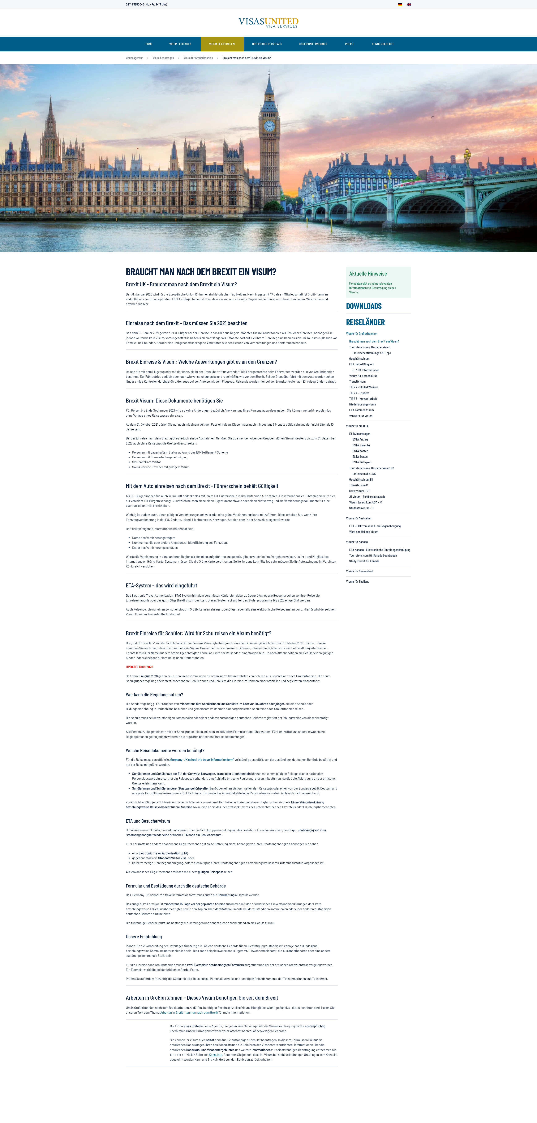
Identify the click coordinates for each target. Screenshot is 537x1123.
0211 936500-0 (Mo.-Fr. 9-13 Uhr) (146, 4)
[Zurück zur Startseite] (268, 22)
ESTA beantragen (359, 433)
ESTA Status (360, 456)
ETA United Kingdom (361, 364)
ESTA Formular (361, 445)
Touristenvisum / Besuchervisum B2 (371, 468)
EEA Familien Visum (361, 410)
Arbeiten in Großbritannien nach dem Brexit (189, 1012)
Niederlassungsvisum (362, 404)
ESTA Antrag (360, 439)
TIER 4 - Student (359, 393)
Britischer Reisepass (267, 44)
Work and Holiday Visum (363, 531)
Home (149, 44)
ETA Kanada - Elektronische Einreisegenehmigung (379, 550)
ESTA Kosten (360, 451)
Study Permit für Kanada (364, 561)
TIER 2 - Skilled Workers (363, 387)
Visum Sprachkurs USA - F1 (365, 502)
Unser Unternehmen (313, 44)
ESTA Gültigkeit (361, 462)
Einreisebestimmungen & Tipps (371, 353)
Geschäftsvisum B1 (361, 479)
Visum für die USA (357, 426)
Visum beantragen (222, 44)
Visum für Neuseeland (359, 571)
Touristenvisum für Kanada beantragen (373, 555)
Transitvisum (357, 381)
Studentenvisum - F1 (361, 508)
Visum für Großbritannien (361, 333)
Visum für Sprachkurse (363, 376)
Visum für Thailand (357, 581)
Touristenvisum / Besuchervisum (369, 347)
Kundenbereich (382, 44)
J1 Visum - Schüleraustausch (367, 496)
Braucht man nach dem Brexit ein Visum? (374, 341)
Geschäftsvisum (359, 358)
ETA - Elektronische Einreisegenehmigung (375, 526)
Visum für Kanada (357, 542)
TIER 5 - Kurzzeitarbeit (363, 398)
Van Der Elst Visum (360, 416)
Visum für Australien (358, 518)
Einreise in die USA (364, 474)
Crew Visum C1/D (359, 491)
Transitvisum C (358, 485)
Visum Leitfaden (180, 44)
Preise (349, 44)
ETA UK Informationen (365, 370)
